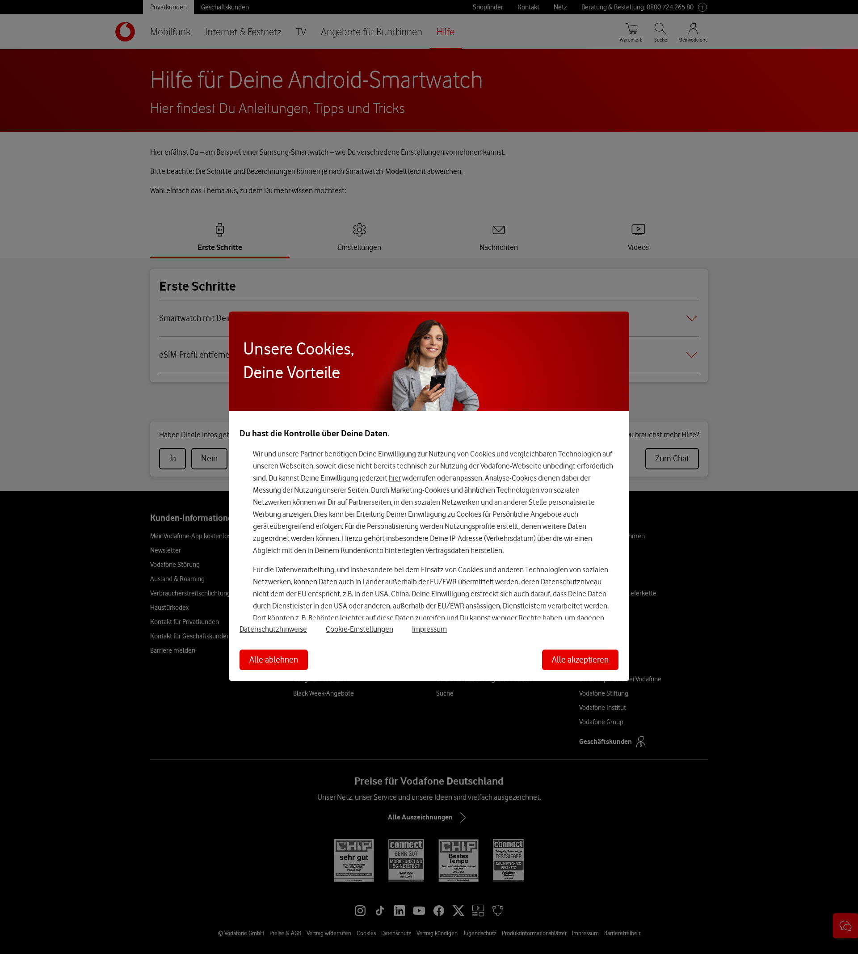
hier (395, 477)
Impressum (429, 629)
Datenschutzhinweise (273, 629)
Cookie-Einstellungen (359, 629)
